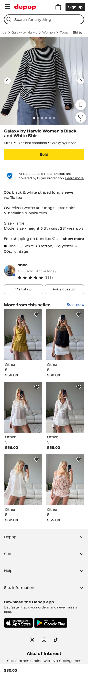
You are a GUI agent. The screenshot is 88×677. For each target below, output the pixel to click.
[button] (51, 278)
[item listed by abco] (23, 334)
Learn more (74, 178)
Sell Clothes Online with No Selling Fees (44, 661)
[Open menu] (7, 6)
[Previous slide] (7, 80)
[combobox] (44, 19)
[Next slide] (80, 80)
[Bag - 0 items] (58, 7)
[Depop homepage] (25, 7)
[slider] (44, 81)
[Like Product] (36, 314)
